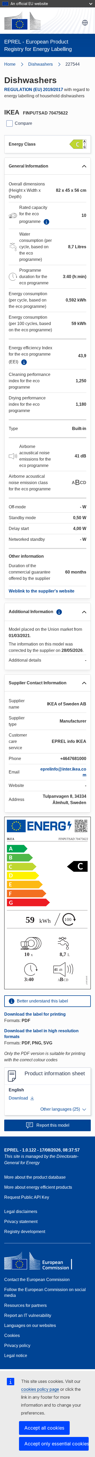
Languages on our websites (30, 1325)
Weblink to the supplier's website (41, 591)
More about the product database (35, 1177)
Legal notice (15, 1355)
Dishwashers (40, 64)
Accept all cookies (44, 1428)
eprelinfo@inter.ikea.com (63, 772)
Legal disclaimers (20, 1211)
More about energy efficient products (38, 1187)
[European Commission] (22, 21)
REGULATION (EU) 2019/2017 (33, 89)
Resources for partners (25, 1305)
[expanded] (84, 166)
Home (10, 64)
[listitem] (46, 64)
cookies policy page (40, 1389)
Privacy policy (17, 1345)
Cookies (12, 1335)
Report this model (52, 1125)
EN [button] (85, 22)
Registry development (24, 1231)
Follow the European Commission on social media (45, 1292)
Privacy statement (20, 1221)
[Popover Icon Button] (46, 222)
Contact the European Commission (37, 1279)
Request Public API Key (26, 1197)
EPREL (42, 1150)
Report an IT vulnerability (27, 1315)
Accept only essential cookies (56, 1443)
